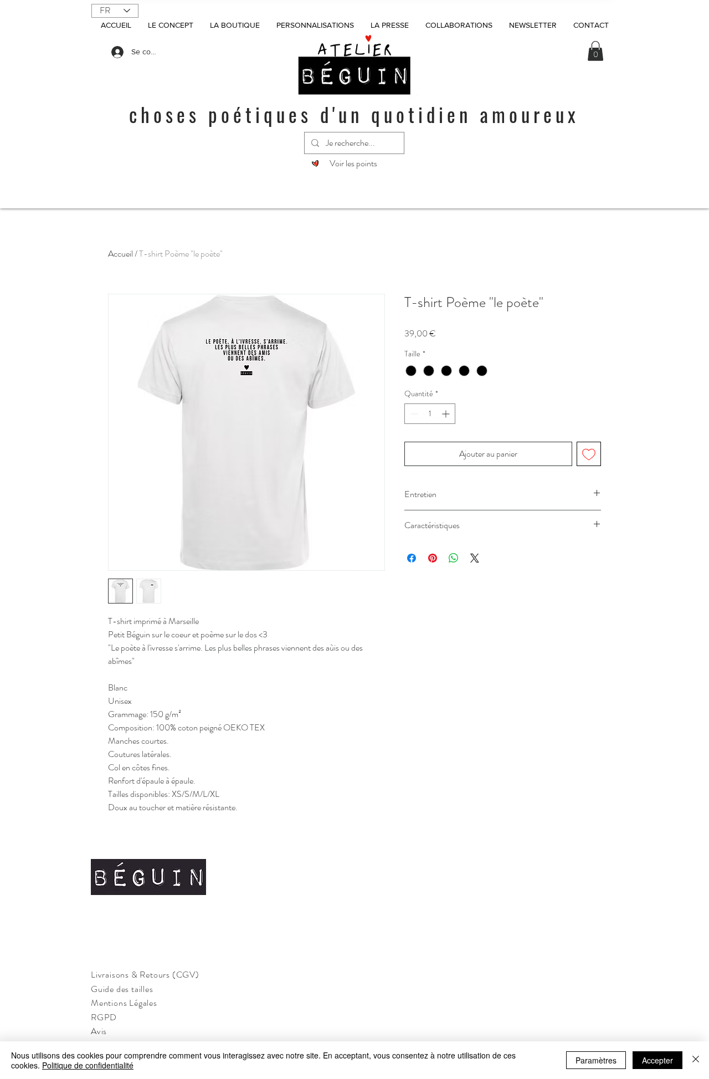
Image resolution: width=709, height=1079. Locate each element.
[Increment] (447, 413)
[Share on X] (474, 558)
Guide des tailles (122, 989)
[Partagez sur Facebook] (411, 558)
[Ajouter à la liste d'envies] (589, 454)
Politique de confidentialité (87, 1065)
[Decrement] (413, 413)
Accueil (120, 253)
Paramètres (596, 1060)
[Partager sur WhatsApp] (453, 558)
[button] (595, 51)
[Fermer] (695, 1060)
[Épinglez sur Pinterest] (432, 558)
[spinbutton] (430, 413)
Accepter (657, 1060)
